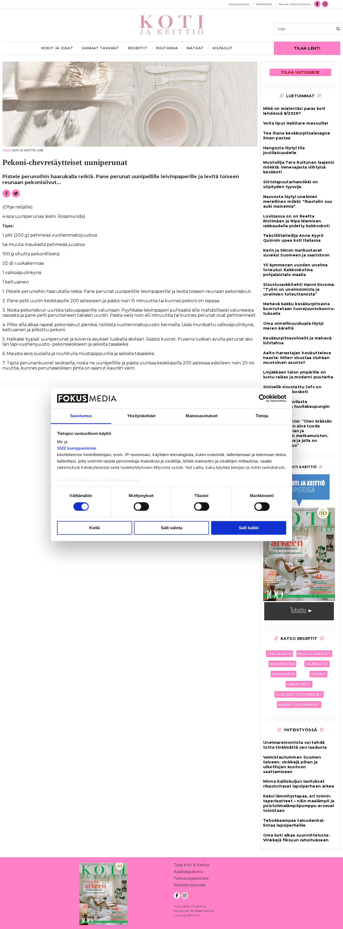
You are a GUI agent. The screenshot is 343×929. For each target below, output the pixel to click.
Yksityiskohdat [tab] (141, 416)
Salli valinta (171, 528)
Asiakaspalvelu (188, 871)
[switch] (141, 506)
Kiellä (94, 528)
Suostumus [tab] (81, 416)
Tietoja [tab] (262, 416)
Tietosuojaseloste (191, 878)
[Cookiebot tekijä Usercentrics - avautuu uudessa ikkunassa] (262, 398)
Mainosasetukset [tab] (202, 416)
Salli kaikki (249, 528)
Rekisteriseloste (190, 884)
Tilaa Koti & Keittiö (192, 864)
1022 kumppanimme (76, 448)
